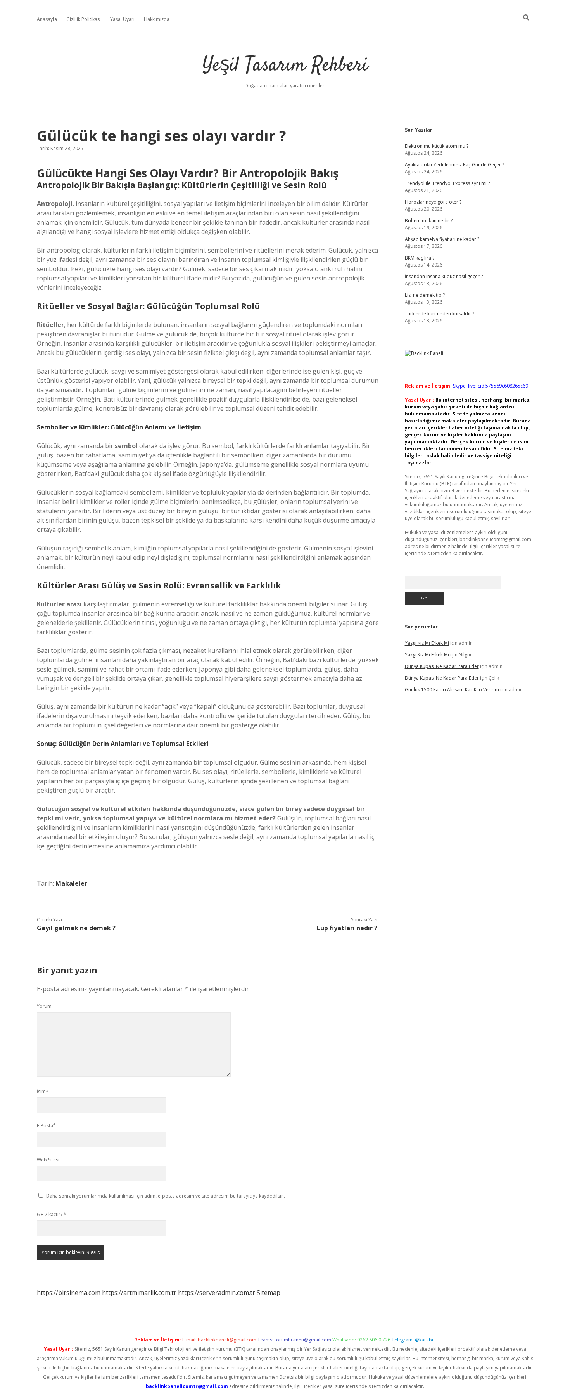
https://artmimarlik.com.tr (139, 1292)
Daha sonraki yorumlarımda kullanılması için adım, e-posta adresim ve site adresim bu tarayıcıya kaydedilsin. (165, 1195)
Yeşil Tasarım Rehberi (285, 66)
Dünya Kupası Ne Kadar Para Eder (442, 666)
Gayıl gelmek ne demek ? (76, 928)
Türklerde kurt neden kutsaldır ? (439, 313)
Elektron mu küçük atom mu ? (436, 146)
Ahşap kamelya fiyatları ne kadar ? (442, 239)
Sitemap (268, 1292)
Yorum (44, 1006)
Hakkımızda (156, 19)
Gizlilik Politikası (83, 19)
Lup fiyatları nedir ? (347, 928)
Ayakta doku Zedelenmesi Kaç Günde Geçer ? (454, 164)
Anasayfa (47, 19)
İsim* (42, 1091)
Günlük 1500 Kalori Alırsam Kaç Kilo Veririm (452, 689)
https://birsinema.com (68, 1292)
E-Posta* (46, 1125)
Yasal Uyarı (122, 19)
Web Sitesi (48, 1159)
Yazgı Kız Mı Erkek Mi (427, 643)
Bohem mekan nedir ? (429, 220)
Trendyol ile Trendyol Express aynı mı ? (447, 183)
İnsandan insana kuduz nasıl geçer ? (444, 276)
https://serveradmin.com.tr (216, 1292)
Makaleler (71, 883)
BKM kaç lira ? (419, 257)
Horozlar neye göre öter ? (433, 202)
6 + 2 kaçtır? (51, 1214)
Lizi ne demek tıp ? (425, 295)
